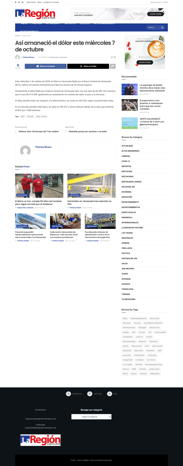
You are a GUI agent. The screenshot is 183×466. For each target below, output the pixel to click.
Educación (127, 197)
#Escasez (126, 323)
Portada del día (129, 258)
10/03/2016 (145, 94)
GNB (159, 351)
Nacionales (127, 238)
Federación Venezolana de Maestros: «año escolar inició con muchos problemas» (64, 235)
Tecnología (127, 289)
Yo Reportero (128, 299)
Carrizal (126, 156)
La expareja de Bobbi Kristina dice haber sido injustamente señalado (152, 88)
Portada (142, 369)
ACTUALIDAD (52, 23)
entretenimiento (130, 202)
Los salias (151, 360)
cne (149, 332)
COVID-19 (126, 161)
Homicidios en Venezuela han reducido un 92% (89, 203)
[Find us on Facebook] (15, 2)
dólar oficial (157, 346)
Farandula (127, 217)
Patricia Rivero (28, 57)
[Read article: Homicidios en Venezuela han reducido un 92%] (91, 186)
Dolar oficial (41, 116)
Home (17, 35)
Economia (63, 57)
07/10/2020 (42, 57)
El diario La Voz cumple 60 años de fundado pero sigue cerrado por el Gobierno (38, 203)
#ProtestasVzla (129, 327)
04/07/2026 (40, 208)
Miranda (139, 364)
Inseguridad (127, 360)
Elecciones (139, 351)
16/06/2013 (145, 128)
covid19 (149, 337)
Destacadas (26, 35)
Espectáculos (129, 212)
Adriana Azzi (154, 327)
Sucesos (126, 284)
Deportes (126, 166)
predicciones (154, 369)
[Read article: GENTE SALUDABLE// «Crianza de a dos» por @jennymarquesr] (130, 123)
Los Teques (127, 233)
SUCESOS (85, 23)
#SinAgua (142, 327)
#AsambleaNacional (139, 318)
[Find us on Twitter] (19, 2)
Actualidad (127, 145)
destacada (127, 171)
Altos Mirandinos (130, 151)
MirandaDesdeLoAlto (153, 364)
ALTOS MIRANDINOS (104, 23)
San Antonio (128, 268)
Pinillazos (127, 248)
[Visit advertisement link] (119, 14)
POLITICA (37, 23)
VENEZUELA (155, 374)
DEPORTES (70, 23)
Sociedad (126, 279)
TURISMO (126, 294)
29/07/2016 (145, 112)
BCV (23, 116)
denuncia (142, 341)
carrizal (142, 332)
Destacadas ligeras (131, 181)
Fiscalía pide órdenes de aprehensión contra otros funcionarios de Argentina (97, 235)
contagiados (128, 337)
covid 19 (139, 337)
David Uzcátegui (129, 341)
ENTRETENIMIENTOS (131, 207)
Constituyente (160, 332)
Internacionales (130, 222)
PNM (134, 369)
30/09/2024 (105, 241)
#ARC (125, 318)
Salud (39, 2)
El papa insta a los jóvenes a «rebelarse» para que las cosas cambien (151, 104)
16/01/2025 (88, 208)
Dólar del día (31, 2)
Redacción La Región (25, 208)
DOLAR (30, 116)
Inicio (24, 23)
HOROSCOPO (139, 355)
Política (126, 253)
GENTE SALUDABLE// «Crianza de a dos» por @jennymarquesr (152, 121)
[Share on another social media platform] (113, 66)
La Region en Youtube (51, 2)
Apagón (126, 332)
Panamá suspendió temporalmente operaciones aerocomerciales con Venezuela (30, 235)
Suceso (134, 374)
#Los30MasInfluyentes (153, 323)
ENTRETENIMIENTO (29, 31)
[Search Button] (162, 27)
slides (125, 273)
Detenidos (154, 341)
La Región (139, 360)
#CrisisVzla (154, 318)
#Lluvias (137, 323)
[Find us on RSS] (22, 2)
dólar (147, 346)
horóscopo (152, 355)
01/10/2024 (36, 241)
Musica (126, 369)
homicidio (127, 355)
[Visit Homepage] (35, 14)
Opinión (125, 243)
